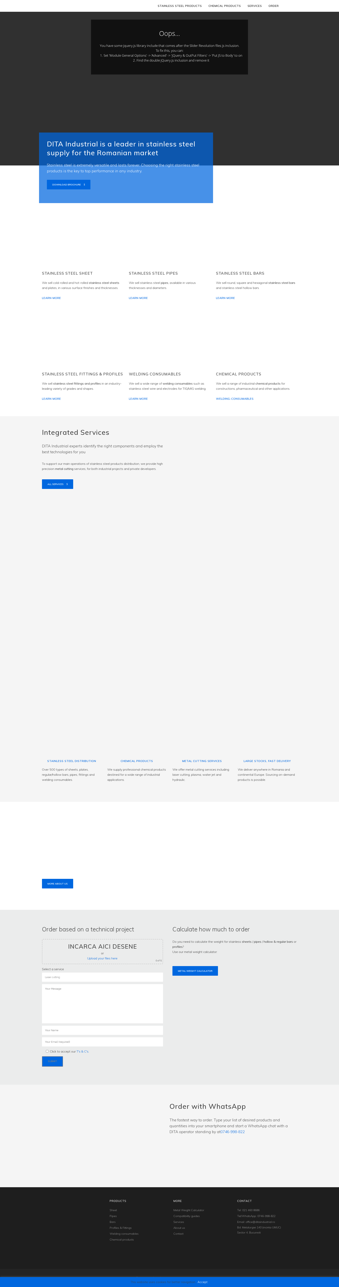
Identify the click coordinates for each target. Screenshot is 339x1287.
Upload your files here (102, 958)
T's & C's (82, 1051)
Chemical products (122, 1239)
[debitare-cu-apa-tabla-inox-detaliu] (234, 607)
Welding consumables (124, 1233)
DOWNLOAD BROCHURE (66, 184)
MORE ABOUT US (57, 883)
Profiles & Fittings (121, 1228)
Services (178, 1222)
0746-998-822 (233, 1131)
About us (179, 1228)
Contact (178, 1233)
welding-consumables (235, 399)
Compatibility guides (186, 1216)
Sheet (113, 1210)
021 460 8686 (251, 1210)
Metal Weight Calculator (195, 970)
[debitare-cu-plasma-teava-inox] (234, 533)
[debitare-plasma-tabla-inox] (234, 459)
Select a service (53, 969)
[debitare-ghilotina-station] (234, 681)
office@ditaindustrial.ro (260, 1222)
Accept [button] (203, 1282)
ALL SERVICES (55, 484)
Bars (113, 1222)
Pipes (113, 1216)
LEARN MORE (51, 298)
